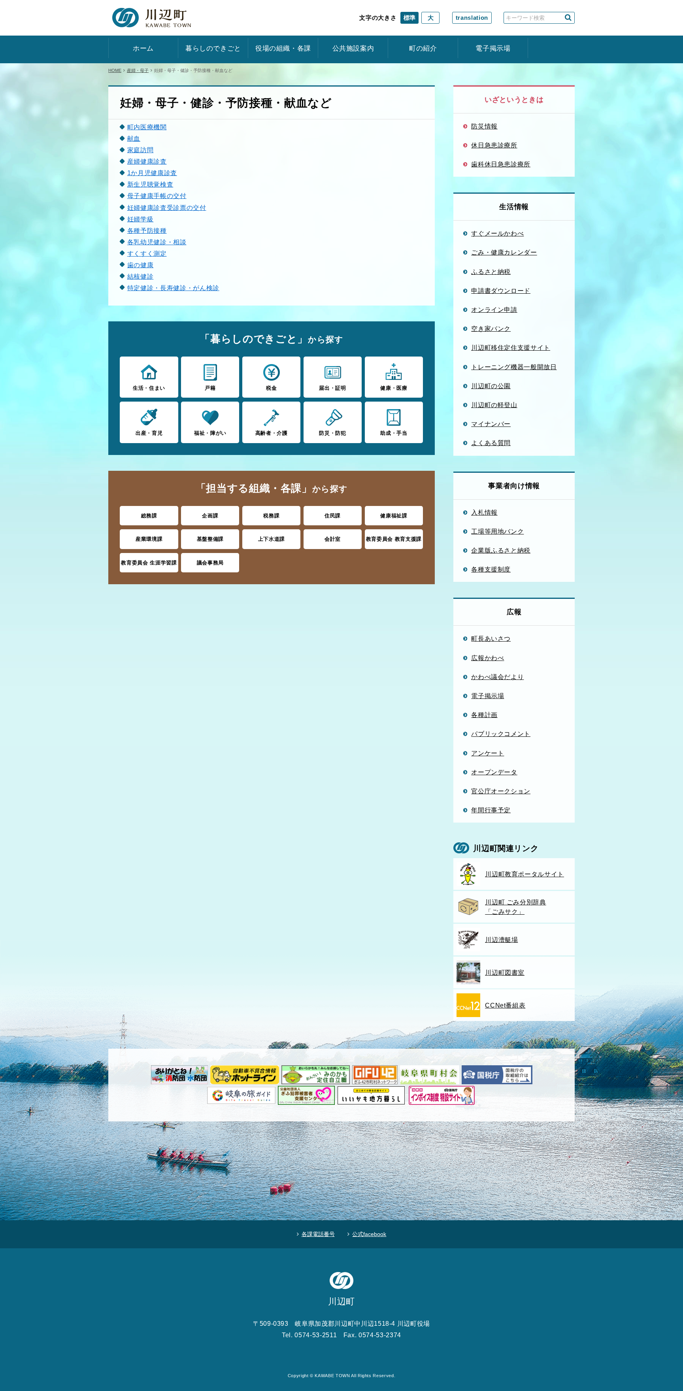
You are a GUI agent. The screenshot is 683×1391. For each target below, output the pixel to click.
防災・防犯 (332, 433)
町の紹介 (423, 48)
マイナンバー (491, 423)
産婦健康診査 (147, 161)
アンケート (487, 753)
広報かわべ (487, 657)
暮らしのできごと (213, 48)
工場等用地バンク (497, 531)
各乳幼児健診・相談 (157, 241)
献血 (133, 138)
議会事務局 (210, 563)
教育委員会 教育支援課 (394, 539)
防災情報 (484, 126)
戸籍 (210, 388)
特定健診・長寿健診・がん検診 (173, 287)
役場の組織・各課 (283, 48)
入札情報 (484, 512)
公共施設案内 (353, 48)
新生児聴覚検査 (150, 184)
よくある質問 (491, 442)
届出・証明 (332, 388)
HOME (114, 70)
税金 (271, 388)
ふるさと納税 (491, 271)
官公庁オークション (500, 791)
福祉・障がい (210, 433)
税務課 (271, 516)
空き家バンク (491, 328)
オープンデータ (494, 772)
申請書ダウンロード (500, 290)
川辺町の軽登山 (494, 404)
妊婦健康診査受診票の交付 (166, 207)
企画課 (210, 516)
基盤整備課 (210, 539)
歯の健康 (140, 264)
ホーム (143, 48)
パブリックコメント (500, 733)
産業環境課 (149, 539)
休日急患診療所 (494, 145)
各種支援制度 (491, 569)
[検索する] (568, 17)
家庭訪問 (140, 149)
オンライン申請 (494, 309)
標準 (409, 17)
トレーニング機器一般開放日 (514, 366)
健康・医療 (393, 388)
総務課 (149, 516)
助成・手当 (393, 433)
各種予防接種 (147, 230)
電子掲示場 (492, 48)
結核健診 (140, 276)
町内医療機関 (147, 126)
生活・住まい (149, 388)
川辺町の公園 (491, 385)
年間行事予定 (491, 809)
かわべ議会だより (497, 676)
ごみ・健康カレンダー (504, 252)
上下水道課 (271, 539)
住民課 (333, 516)
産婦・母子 (138, 70)
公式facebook (369, 1234)
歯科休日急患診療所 (500, 164)
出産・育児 (149, 433)
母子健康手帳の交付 (157, 195)
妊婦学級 (140, 219)
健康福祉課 (393, 516)
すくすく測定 (147, 253)
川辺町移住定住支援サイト (510, 347)
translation (472, 17)
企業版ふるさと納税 (500, 550)
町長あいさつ (491, 638)
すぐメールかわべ (497, 233)
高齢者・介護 (271, 433)
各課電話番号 (318, 1234)
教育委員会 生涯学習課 (149, 563)
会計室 (333, 539)
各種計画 (484, 714)
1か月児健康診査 (152, 172)
